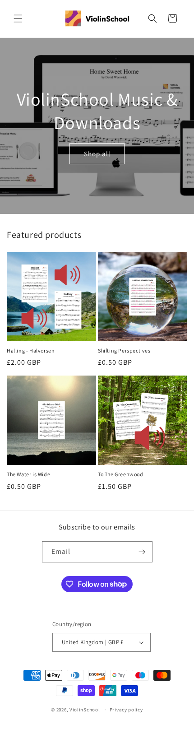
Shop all (97, 153)
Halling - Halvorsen (31, 350)
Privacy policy (126, 709)
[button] (18, 18)
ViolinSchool (84, 709)
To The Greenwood (120, 474)
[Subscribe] (142, 551)
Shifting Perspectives (124, 350)
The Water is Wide (28, 474)
